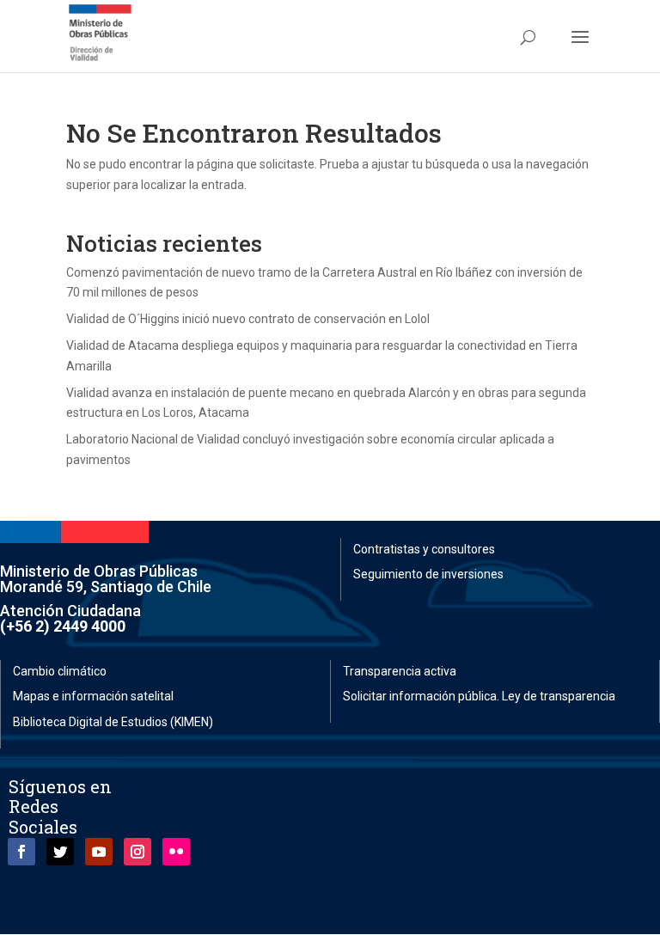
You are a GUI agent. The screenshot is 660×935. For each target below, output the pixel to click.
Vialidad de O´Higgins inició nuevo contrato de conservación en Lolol (248, 319)
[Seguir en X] (60, 851)
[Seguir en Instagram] (137, 851)
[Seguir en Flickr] (176, 851)
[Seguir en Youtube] (99, 851)
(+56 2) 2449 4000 (62, 626)
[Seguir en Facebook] (21, 851)
